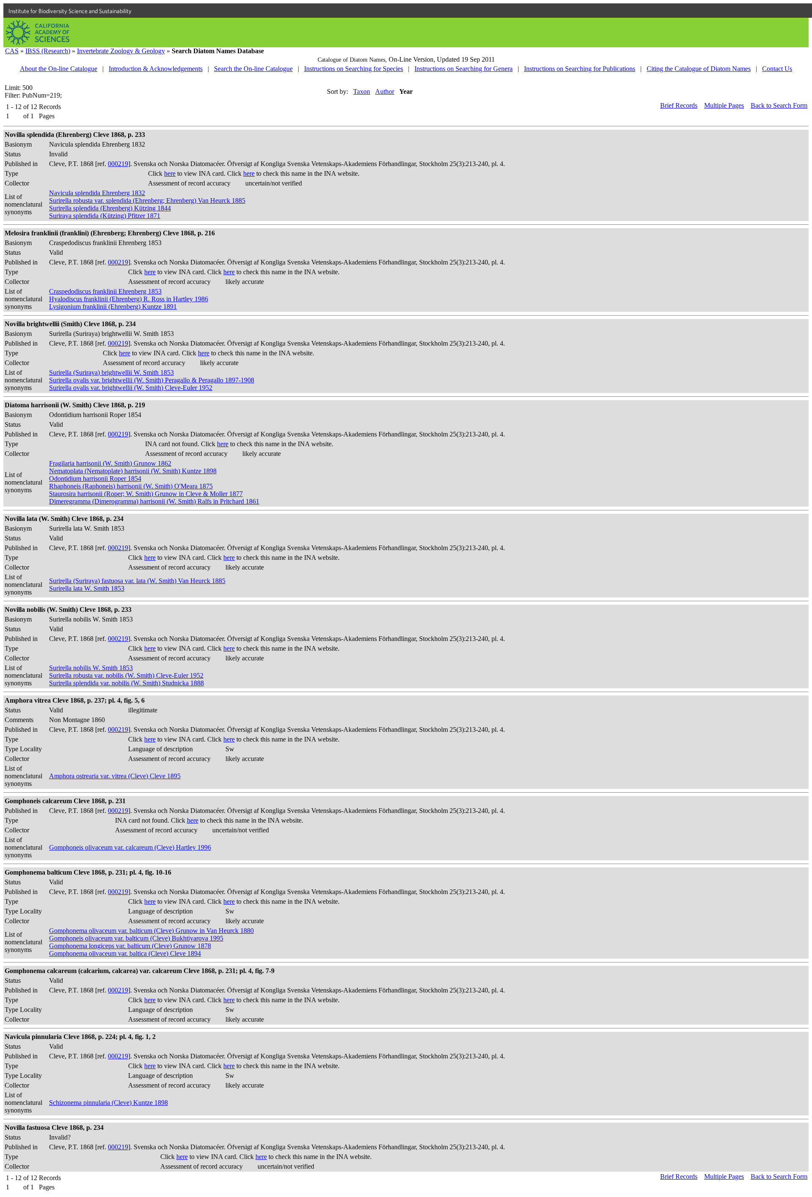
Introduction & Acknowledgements (156, 68)
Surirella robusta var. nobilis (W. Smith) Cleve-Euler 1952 (126, 675)
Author (384, 91)
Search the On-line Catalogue (253, 68)
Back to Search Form (779, 105)
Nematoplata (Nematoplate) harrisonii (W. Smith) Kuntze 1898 (133, 470)
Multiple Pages (724, 105)
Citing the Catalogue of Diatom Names (699, 68)
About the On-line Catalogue (58, 68)
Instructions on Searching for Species (353, 68)
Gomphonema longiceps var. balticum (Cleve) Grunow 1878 (130, 945)
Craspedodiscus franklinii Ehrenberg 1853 (105, 291)
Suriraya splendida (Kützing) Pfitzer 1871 (104, 215)
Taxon (361, 91)
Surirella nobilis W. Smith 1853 (91, 667)
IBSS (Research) (47, 51)
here (170, 173)
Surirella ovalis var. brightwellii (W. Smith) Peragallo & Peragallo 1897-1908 (151, 380)
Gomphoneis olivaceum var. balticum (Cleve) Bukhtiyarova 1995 (136, 938)
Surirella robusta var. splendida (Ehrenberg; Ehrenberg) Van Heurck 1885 (147, 200)
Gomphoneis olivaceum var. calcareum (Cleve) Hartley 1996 (130, 847)
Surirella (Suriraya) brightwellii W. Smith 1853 (111, 372)
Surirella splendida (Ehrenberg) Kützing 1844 (110, 208)
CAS (12, 51)
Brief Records (678, 105)
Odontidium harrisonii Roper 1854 (95, 478)
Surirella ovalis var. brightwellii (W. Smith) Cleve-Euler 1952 (130, 387)
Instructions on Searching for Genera (463, 68)
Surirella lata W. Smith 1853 (86, 588)
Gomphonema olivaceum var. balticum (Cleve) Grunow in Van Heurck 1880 (151, 930)
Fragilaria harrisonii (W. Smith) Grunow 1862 (110, 463)
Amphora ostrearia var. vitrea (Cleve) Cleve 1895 (115, 776)
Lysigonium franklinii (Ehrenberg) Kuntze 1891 (113, 306)
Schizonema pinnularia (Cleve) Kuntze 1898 (108, 1102)
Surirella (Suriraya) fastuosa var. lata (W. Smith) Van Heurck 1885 (137, 580)
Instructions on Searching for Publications (579, 68)
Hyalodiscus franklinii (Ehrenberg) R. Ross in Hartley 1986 (128, 299)
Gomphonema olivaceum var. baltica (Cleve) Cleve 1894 (125, 953)
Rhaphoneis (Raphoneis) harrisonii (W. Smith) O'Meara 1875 (131, 486)
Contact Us (777, 68)
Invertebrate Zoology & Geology (121, 51)
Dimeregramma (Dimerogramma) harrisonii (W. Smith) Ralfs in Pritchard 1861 (154, 501)
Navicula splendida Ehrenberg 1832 (97, 192)
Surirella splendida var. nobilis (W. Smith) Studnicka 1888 (126, 683)
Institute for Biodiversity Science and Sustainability (70, 11)
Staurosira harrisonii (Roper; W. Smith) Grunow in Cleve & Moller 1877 (146, 493)
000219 (118, 163)
